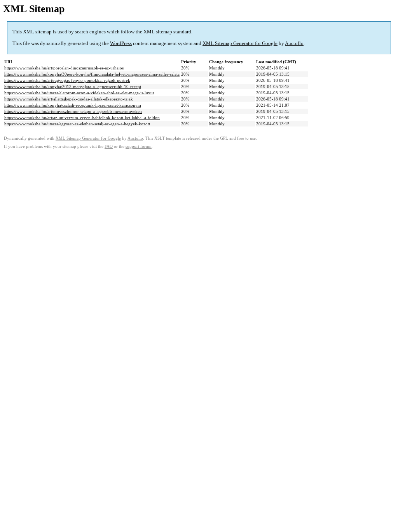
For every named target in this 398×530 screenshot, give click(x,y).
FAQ (109, 146)
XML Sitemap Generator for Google (240, 43)
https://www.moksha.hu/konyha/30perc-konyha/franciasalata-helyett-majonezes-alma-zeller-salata (92, 74)
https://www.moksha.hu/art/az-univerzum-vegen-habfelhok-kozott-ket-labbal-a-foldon (82, 117)
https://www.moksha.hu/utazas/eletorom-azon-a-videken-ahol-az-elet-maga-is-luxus (79, 92)
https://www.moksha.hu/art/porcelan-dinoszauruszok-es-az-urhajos (64, 68)
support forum (139, 146)
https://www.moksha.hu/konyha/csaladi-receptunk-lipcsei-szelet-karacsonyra (72, 105)
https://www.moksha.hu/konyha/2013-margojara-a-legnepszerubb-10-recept (72, 86)
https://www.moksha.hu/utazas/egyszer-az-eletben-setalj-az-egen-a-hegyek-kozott (77, 123)
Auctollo (294, 43)
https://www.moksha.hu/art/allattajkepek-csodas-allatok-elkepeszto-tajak (68, 99)
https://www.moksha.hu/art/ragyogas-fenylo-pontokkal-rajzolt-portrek (67, 80)
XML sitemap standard (167, 32)
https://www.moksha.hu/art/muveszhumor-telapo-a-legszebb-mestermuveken (73, 111)
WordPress (121, 43)
